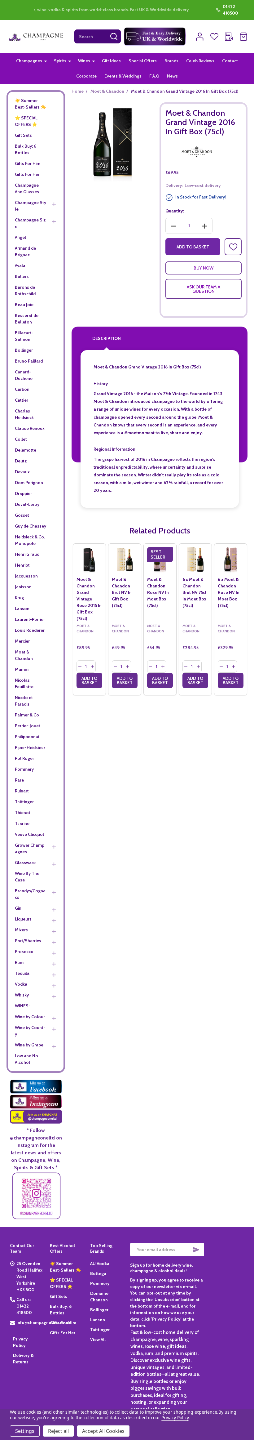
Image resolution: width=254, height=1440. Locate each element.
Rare (19, 780)
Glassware (25, 862)
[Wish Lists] (214, 37)
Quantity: (174, 211)
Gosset (22, 515)
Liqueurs (23, 919)
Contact (230, 61)
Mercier (22, 641)
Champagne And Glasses (27, 188)
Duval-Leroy (27, 504)
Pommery (24, 769)
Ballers (22, 276)
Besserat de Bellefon (26, 319)
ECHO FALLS (53, 10)
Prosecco (24, 951)
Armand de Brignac (25, 251)
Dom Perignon (29, 482)
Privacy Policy (174, 1417)
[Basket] (243, 37)
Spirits (60, 61)
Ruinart (22, 791)
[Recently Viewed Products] (229, 37)
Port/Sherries (28, 940)
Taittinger (24, 802)
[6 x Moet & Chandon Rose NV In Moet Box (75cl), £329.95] (230, 560)
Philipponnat (27, 736)
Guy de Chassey (30, 526)
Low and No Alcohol (26, 1059)
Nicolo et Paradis (24, 701)
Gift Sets (23, 135)
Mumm (21, 669)
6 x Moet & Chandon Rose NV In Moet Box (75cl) (228, 592)
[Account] (200, 37)
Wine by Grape (29, 1045)
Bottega (98, 1273)
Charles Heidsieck (24, 414)
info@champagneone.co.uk (43, 1322)
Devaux (22, 472)
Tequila (22, 973)
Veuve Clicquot (29, 834)
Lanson (22, 608)
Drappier (23, 493)
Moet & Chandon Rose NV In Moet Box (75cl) (158, 592)
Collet (21, 439)
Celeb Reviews (200, 61)
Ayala (20, 265)
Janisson (23, 587)
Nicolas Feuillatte (24, 683)
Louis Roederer (30, 630)
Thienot (22, 812)
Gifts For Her (27, 174)
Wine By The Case (27, 877)
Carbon (22, 389)
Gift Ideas (111, 61)
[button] (155, 36)
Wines (84, 61)
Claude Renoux (30, 428)
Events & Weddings (123, 76)
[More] (45, 61)
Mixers (21, 930)
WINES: (22, 1006)
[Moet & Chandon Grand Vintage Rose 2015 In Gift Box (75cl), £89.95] (89, 560)
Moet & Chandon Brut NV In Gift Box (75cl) (122, 592)
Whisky (22, 995)
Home (78, 91)
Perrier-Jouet (27, 726)
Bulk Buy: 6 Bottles (25, 149)
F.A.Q (154, 76)
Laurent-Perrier (30, 619)
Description (106, 338)
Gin (18, 908)
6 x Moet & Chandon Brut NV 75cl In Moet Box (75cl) (194, 592)
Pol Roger (24, 758)
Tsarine (22, 823)
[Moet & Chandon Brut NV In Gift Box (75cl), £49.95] (125, 560)
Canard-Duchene (24, 375)
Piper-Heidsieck (30, 747)
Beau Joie (24, 304)
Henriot (22, 565)
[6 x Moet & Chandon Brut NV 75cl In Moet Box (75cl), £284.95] (195, 560)
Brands (171, 61)
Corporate (86, 76)
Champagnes (29, 61)
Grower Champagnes (29, 848)
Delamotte (25, 450)
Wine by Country (30, 1031)
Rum (19, 962)
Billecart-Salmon (24, 336)
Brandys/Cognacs (30, 894)
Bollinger (24, 350)
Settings (24, 1431)
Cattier (21, 400)
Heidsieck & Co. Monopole (30, 540)
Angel (20, 237)
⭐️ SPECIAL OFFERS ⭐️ (26, 121)
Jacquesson (26, 576)
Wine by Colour (30, 1016)
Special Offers (143, 61)
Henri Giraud (27, 554)
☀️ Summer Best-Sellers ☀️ (30, 104)
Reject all (58, 1431)
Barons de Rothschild (25, 290)
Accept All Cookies (103, 1431)
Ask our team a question (203, 289)
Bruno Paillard (29, 361)
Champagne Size (30, 223)
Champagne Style (30, 206)
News (172, 76)
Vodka (21, 984)
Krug (19, 597)
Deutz (21, 461)
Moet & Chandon (24, 655)
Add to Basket (193, 247)
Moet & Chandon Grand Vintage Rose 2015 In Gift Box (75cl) (89, 599)
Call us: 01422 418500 (24, 1306)
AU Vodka (99, 1263)
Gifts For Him (27, 163)
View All (98, 1339)
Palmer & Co (27, 715)
